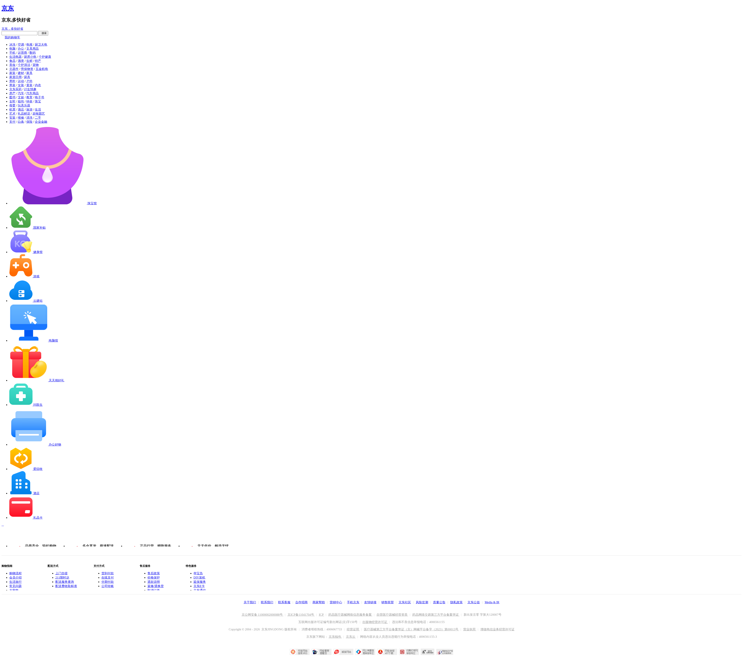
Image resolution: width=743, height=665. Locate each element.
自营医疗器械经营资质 (392, 614)
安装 (12, 117)
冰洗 (12, 44)
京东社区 (405, 602)
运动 (21, 81)
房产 (12, 93)
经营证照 (353, 629)
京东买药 (15, 89)
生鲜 (29, 60)
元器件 (14, 69)
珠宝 (38, 101)
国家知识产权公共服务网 (444, 652)
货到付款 (107, 573)
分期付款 (107, 581)
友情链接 (370, 602)
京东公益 (473, 602)
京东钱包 (335, 636)
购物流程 (15, 573)
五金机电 (42, 69)
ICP (321, 614)
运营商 (22, 52)
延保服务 (199, 581)
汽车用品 (32, 93)
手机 (12, 52)
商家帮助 (318, 602)
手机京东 (353, 602)
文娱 (21, 97)
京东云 (351, 636)
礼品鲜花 (24, 113)
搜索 (43, 33)
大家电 (14, 590)
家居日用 (15, 77)
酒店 (21, 109)
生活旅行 (15, 581)
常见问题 (15, 586)
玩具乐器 (24, 105)
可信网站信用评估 (300, 652)
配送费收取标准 (66, 586)
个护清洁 (24, 64)
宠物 (36, 64)
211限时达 (62, 577)
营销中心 (336, 602)
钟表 (29, 101)
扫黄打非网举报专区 (409, 652)
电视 (29, 44)
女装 (21, 85)
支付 (12, 121)
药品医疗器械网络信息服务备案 (350, 614)
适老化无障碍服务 (427, 652)
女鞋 (12, 101)
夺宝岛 (198, 573)
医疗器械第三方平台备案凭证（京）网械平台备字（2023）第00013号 (411, 629)
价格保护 (153, 577)
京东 (8, 8)
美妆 (12, 64)
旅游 (29, 109)
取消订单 (153, 590)
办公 (21, 48)
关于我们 (250, 602)
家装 (12, 73)
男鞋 (12, 81)
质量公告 (439, 602)
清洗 (29, 117)
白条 (21, 121)
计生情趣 (30, 89)
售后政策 (153, 573)
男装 (12, 85)
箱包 (21, 101)
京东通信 (199, 590)
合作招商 (301, 602)
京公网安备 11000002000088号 (262, 614)
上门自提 (61, 573)
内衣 (38, 85)
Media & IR (492, 602)
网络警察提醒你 (321, 652)
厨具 (27, 77)
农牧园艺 (39, 113)
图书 (12, 97)
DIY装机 (199, 577)
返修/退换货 (155, 586)
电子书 (39, 97)
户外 (29, 81)
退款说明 (153, 581)
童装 (29, 85)
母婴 (12, 105)
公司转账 (107, 586)
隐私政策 (456, 602)
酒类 (21, 60)
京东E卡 (199, 586)
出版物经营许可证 (375, 622)
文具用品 (32, 48)
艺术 (12, 113)
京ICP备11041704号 (301, 614)
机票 (12, 109)
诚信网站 (343, 652)
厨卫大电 (41, 44)
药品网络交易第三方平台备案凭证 (436, 614)
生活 (38, 109)
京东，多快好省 (12, 28)
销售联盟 (387, 602)
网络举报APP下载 (387, 652)
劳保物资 (27, 69)
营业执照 (469, 629)
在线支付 (107, 577)
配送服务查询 (64, 581)
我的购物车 (12, 37)
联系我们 (267, 602)
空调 (21, 44)
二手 (38, 117)
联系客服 (284, 602)
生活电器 (15, 56)
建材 (21, 73)
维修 (21, 117)
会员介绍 (15, 577)
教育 (29, 97)
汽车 (21, 93)
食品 (12, 60)
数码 (32, 52)
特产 (38, 60)
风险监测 (422, 602)
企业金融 (41, 121)
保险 (29, 121)
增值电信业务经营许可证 (497, 629)
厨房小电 (30, 56)
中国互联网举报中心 (365, 652)
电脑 (12, 48)
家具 (29, 73)
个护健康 (45, 56)
